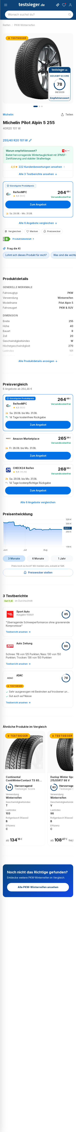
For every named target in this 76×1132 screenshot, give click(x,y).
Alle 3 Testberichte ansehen (36, 174)
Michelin (8, 114)
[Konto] (70, 5)
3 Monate (14, 558)
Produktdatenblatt (22, 239)
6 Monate (38, 558)
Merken (34, 231)
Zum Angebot (38, 204)
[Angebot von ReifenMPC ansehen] (38, 199)
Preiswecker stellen (40, 572)
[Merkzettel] (64, 5)
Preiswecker (54, 231)
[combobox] (39, 14)
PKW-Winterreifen (24, 25)
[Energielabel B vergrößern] (6, 239)
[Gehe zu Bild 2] (39, 106)
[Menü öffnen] (5, 5)
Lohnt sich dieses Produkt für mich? (26, 254)
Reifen (6, 25)
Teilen (69, 114)
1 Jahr (62, 558)
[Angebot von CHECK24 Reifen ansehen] (38, 480)
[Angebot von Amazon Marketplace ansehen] (38, 447)
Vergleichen (14, 231)
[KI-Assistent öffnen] (57, 5)
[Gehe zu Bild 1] (35, 106)
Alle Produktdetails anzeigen (36, 361)
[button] (38, 534)
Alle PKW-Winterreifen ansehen (38, 887)
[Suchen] (69, 14)
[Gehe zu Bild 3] (42, 106)
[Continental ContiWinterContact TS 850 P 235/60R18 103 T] (24, 788)
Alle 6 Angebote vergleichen (36, 222)
